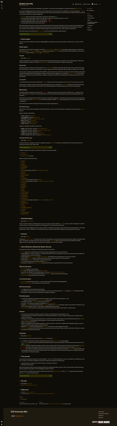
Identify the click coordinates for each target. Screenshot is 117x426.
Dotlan (24, 372)
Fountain (23, 179)
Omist (22, 190)
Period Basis (24, 195)
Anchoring (28, 335)
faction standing (43, 270)
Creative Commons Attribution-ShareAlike (55, 403)
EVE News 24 (24, 154)
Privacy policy (101, 411)
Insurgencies (36, 52)
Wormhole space (30, 221)
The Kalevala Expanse (26, 207)
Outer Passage (24, 192)
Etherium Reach (24, 175)
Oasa (22, 189)
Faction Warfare (22, 52)
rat (30, 253)
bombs (40, 51)
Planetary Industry (37, 262)
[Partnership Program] (17, 416)
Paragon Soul (24, 193)
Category (21, 397)
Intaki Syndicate (34, 122)
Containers (25, 342)
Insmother (23, 185)
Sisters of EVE (50, 199)
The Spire (23, 209)
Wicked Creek (24, 213)
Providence (23, 198)
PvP (22, 289)
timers (27, 304)
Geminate (23, 181)
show (50, 34)
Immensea (23, 182)
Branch (22, 161)
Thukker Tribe (36, 117)
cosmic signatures (44, 256)
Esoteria (23, 173)
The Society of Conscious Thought (45, 181)
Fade (22, 176)
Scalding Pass (24, 203)
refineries (46, 261)
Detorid (23, 171)
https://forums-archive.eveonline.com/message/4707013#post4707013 (41, 393)
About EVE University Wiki (104, 413)
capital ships (26, 273)
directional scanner (40, 300)
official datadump (57, 371)
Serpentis (39, 131)
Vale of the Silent (25, 212)
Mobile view (101, 417)
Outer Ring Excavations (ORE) (37, 118)
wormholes (31, 259)
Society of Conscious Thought (43, 130)
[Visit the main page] (1, 2)
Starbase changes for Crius (29, 392)
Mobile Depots (56, 341)
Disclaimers (101, 415)
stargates (57, 304)
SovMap (23, 152)
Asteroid (23, 252)
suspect (41, 62)
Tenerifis (23, 206)
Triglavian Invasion (29, 239)
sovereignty (27, 344)
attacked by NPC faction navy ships (57, 272)
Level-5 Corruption (45, 52)
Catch (22, 164)
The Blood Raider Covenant (42, 170)
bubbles (56, 51)
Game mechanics (23, 399)
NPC (22, 270)
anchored (44, 338)
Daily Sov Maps (24, 156)
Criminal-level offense (73, 73)
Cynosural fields (24, 275)
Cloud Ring (23, 165)
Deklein (23, 168)
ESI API (66, 371)
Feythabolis (23, 178)
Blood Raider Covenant (46, 134)
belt (40, 253)
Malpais (23, 187)
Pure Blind (23, 199)
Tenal (22, 204)
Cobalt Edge (24, 167)
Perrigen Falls (24, 196)
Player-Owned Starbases (26, 283)
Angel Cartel (32, 115)
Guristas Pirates (32, 123)
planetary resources (51, 303)
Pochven (28, 236)
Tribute (22, 210)
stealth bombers (31, 51)
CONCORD (59, 49)
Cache (22, 162)
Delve (22, 170)
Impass (23, 184)
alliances (53, 142)
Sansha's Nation (32, 120)
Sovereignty (28, 140)
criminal (46, 62)
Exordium (23, 16)
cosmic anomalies (34, 256)
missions (30, 258)
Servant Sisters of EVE (42, 128)
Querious (23, 201)
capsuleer (82, 109)
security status (79, 8)
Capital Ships (48, 273)
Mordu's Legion (41, 133)
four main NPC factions (50, 49)
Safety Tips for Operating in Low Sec (29, 385)
